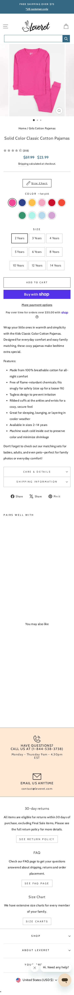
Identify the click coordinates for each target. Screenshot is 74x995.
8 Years (54, 252)
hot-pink (12, 203)
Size (37, 229)
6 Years (37, 252)
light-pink (42, 203)
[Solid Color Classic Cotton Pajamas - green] (34, 588)
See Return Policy (36, 839)
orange (62, 203)
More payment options (37, 305)
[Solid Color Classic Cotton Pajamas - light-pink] (20, 588)
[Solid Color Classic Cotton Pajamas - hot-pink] (5, 588)
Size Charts (37, 921)
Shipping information (37, 481)
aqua (32, 215)
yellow (32, 203)
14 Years (55, 265)
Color (37, 193)
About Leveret (36, 950)
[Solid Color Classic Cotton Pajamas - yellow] (15, 588)
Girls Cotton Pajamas (42, 128)
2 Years (19, 238)
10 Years (18, 265)
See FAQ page (37, 883)
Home (22, 128)
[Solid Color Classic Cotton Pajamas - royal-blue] (10, 588)
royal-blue (22, 203)
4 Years (54, 238)
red (52, 203)
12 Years (37, 265)
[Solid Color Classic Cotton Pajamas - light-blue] (10, 592)
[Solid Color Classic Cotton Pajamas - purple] (15, 592)
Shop (35, 935)
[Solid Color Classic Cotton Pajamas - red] (24, 588)
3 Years (37, 238)
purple (52, 215)
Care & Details (37, 471)
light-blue (42, 215)
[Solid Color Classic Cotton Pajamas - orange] (29, 588)
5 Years (19, 252)
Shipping (23, 163)
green (22, 215)
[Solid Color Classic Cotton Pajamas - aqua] (5, 592)
